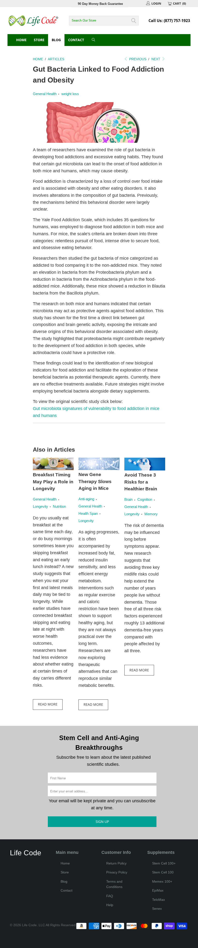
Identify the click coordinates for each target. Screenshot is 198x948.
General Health (45, 94)
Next (156, 59)
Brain (128, 499)
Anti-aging (86, 499)
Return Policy (116, 863)
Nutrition (59, 506)
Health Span (88, 513)
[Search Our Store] (93, 40)
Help (109, 905)
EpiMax (157, 890)
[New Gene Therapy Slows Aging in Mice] (98, 464)
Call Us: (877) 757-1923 (169, 20)
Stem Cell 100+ (164, 863)
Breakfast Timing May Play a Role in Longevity (53, 481)
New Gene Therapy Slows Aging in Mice (95, 481)
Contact (76, 40)
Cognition (144, 499)
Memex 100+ (162, 881)
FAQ (109, 896)
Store (39, 40)
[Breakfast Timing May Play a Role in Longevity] (53, 464)
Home (21, 40)
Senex (157, 908)
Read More (47, 704)
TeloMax (158, 900)
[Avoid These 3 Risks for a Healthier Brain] (144, 464)
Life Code (29, 925)
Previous (137, 59)
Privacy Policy (116, 872)
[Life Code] (33, 20)
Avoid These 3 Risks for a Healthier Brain (140, 481)
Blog (56, 40)
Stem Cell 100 (163, 872)
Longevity (40, 506)
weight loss (70, 94)
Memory (151, 514)
